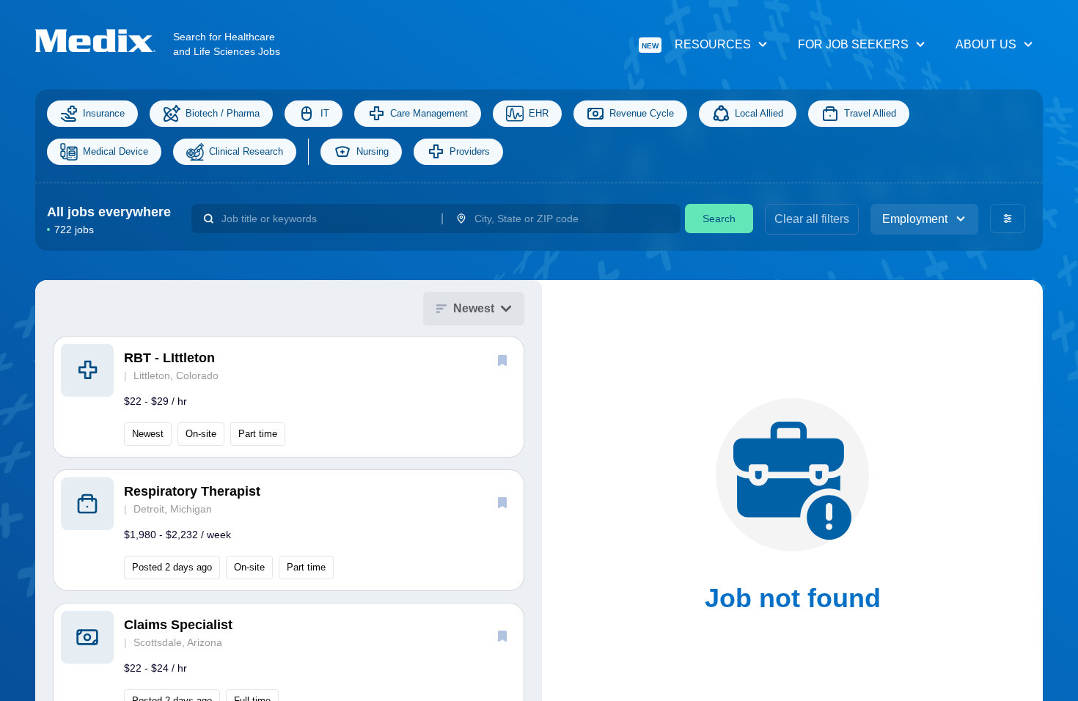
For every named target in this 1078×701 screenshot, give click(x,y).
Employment (914, 219)
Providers (470, 151)
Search (719, 218)
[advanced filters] (1007, 218)
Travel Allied (870, 113)
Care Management (429, 113)
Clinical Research (246, 151)
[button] (288, 397)
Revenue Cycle (641, 113)
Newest (473, 308)
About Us (986, 44)
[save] (502, 360)
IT (324, 113)
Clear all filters (811, 219)
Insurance (104, 113)
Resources (696, 44)
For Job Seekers (853, 44)
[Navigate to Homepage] (104, 40)
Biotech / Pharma (223, 113)
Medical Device (115, 151)
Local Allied (759, 113)
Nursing (372, 151)
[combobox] (325, 218)
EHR (539, 113)
